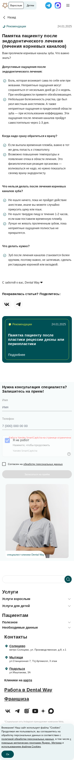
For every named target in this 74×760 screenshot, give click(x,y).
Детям (30, 5)
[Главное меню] (68, 5)
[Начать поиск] (68, 579)
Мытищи (16, 657)
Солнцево (17, 646)
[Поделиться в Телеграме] (18, 304)
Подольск (17, 669)
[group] (37, 339)
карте (27, 680)
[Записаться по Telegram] (48, 5)
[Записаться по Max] (57, 5)
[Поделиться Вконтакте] (6, 304)
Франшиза (16, 698)
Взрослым (16, 5)
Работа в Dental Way (28, 689)
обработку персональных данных (43, 464)
